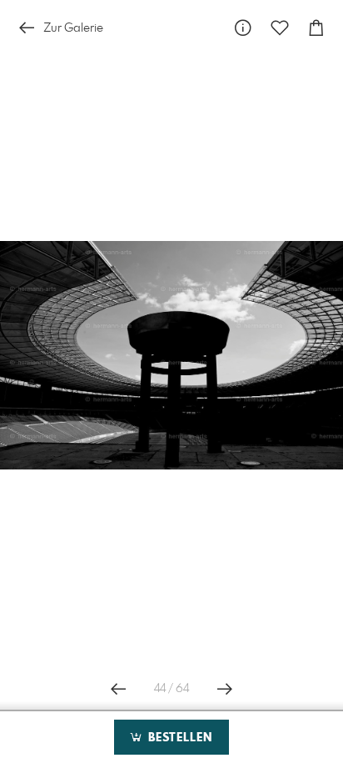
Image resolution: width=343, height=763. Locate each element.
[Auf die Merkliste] (280, 28)
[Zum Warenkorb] (316, 28)
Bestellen (178, 738)
